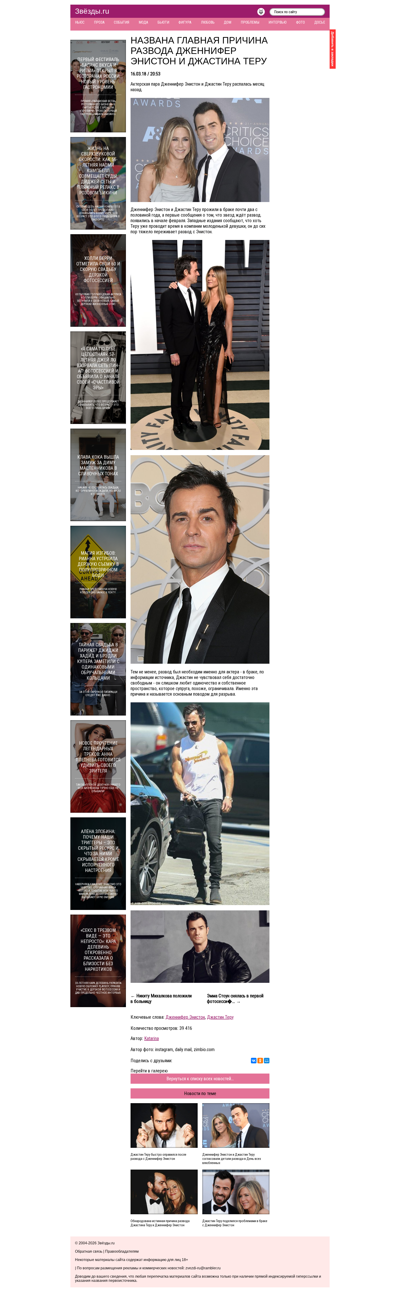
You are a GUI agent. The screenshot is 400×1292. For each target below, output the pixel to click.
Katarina (151, 1038)
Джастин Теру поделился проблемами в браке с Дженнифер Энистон (234, 1223)
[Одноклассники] (260, 1060)
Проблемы (250, 22)
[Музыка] (263, 13)
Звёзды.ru (92, 11)
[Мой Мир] (266, 1060)
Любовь (208, 22)
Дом (227, 22)
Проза (99, 22)
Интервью (278, 22)
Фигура (184, 22)
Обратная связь (88, 1251)
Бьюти (163, 22)
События (121, 22)
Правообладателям (122, 1251)
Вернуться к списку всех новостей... (200, 1078)
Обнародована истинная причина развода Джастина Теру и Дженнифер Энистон (160, 1223)
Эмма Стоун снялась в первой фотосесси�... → (235, 998)
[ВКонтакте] (253, 1060)
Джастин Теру (220, 1017)
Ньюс (79, 22)
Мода (143, 22)
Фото (300, 22)
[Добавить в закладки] (333, 49)
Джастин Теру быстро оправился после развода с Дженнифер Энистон (158, 1156)
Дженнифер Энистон (185, 1017)
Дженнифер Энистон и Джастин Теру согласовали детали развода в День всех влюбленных (231, 1158)
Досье (319, 22)
